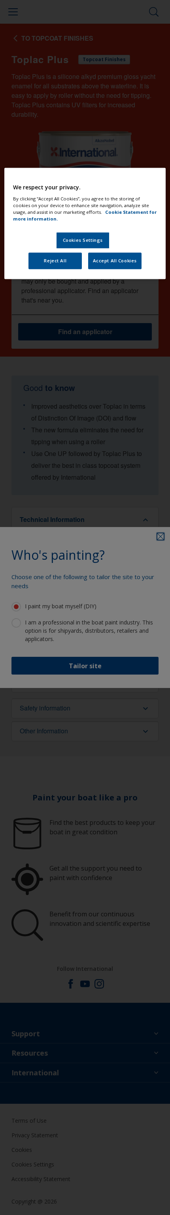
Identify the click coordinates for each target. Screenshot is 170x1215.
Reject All (55, 261)
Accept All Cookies (115, 261)
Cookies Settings (83, 240)
